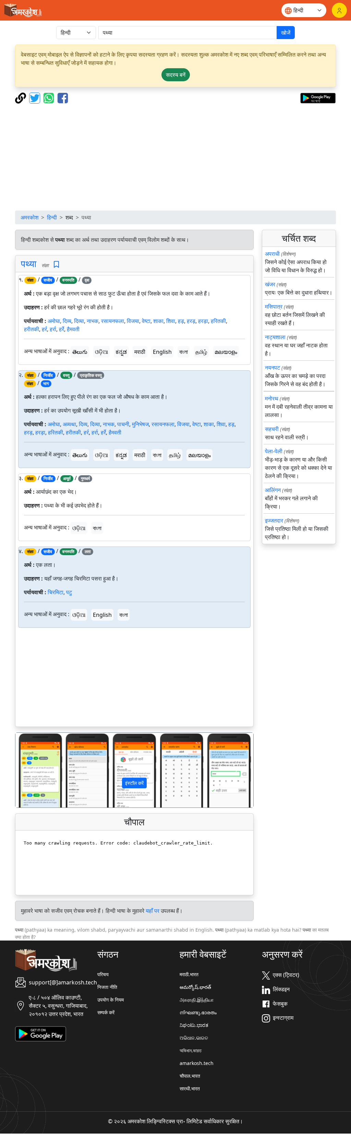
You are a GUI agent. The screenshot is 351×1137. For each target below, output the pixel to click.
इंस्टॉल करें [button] (134, 783)
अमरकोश (29, 217)
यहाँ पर (152, 910)
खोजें (285, 32)
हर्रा (53, 329)
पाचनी (123, 424)
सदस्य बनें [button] (175, 75)
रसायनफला (112, 321)
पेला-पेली (273, 451)
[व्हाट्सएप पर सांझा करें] (49, 97)
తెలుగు (79, 352)
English (162, 352)
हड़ (181, 321)
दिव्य (67, 321)
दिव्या (79, 321)
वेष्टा (146, 321)
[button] (33, 770)
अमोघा (54, 321)
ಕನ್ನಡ (121, 352)
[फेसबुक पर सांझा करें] (62, 97)
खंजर (270, 284)
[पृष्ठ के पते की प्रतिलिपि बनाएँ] (21, 97)
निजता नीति (107, 987)
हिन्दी (52, 217)
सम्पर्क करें (105, 1012)
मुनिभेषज (140, 424)
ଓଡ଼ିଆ (101, 352)
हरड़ (191, 321)
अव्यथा (69, 424)
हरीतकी (31, 329)
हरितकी (218, 321)
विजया (133, 321)
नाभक (92, 321)
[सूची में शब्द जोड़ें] (56, 264)
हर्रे (61, 329)
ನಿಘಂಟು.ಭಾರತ (194, 1025)
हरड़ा (203, 321)
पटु (69, 592)
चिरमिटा (55, 592)
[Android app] (40, 1033)
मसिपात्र (273, 306)
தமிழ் (201, 352)
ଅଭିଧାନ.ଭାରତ (194, 1037)
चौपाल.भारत (190, 1076)
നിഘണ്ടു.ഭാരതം (198, 1012)
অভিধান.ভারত (191, 1050)
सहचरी (272, 429)
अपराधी (272, 254)
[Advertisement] (175, 157)
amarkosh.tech (197, 1063)
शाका (158, 321)
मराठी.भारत (189, 974)
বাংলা (183, 352)
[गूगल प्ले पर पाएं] (318, 97)
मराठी (139, 352)
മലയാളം (226, 352)
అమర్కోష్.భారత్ (195, 987)
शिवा (170, 321)
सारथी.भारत (190, 1088)
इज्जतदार (274, 520)
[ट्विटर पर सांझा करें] (35, 97)
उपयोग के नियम (110, 999)
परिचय (103, 974)
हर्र (44, 329)
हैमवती (73, 329)
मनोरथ (271, 398)
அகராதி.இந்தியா (197, 999)
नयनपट (272, 367)
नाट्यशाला (275, 337)
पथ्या (28, 263)
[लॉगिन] (339, 10)
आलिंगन (273, 490)
